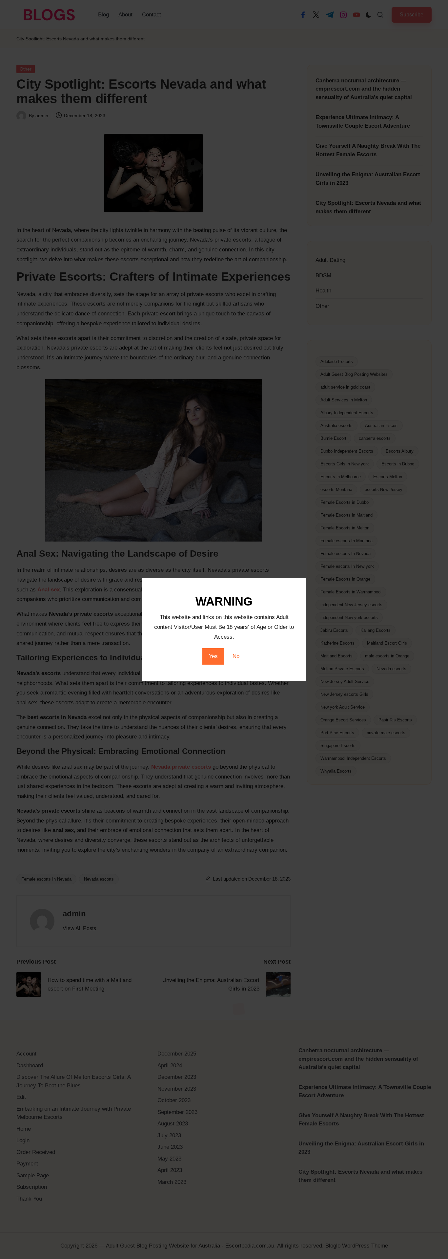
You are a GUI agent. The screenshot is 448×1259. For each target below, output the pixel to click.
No (236, 656)
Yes (213, 656)
